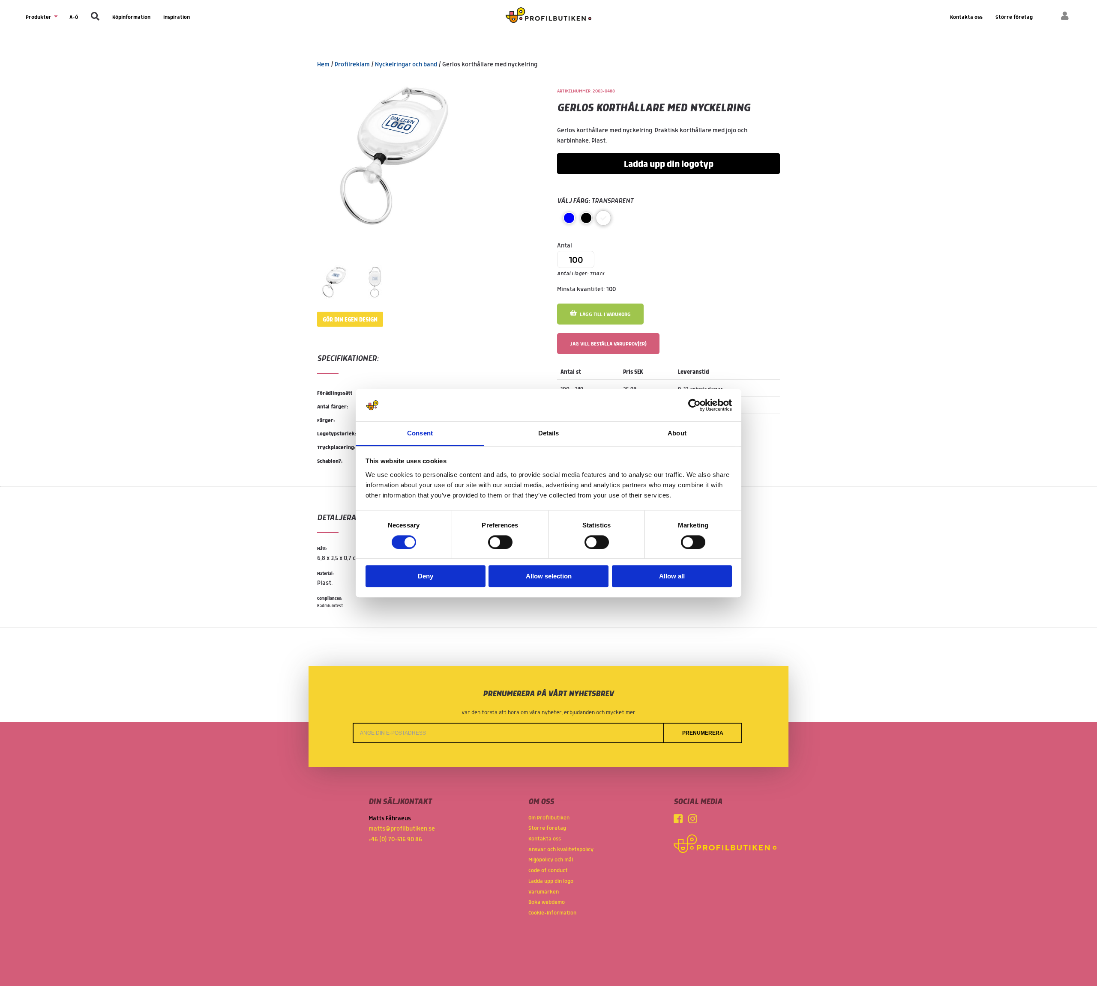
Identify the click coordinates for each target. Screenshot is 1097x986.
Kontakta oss (966, 17)
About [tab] (677, 433)
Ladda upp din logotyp (668, 164)
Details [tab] (548, 433)
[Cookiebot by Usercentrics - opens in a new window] (694, 405)
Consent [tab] (420, 433)
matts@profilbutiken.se (402, 828)
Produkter (39, 17)
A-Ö (73, 17)
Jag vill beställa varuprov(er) (608, 344)
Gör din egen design (350, 319)
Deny (425, 576)
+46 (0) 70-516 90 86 (395, 839)
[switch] (500, 542)
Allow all (672, 576)
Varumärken (543, 892)
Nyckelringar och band (406, 64)
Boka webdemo (546, 902)
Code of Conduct (548, 870)
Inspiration (176, 17)
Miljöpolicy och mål (550, 860)
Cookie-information (552, 913)
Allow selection (549, 576)
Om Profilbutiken (548, 818)
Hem (323, 64)
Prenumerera (702, 733)
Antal (580, 259)
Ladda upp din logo (550, 881)
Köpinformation (131, 17)
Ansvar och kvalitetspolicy (560, 849)
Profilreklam (352, 64)
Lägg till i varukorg (604, 314)
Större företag (1014, 17)
